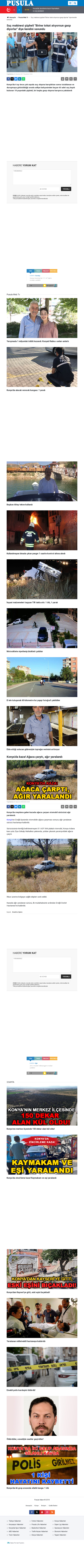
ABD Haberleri (14, 1531)
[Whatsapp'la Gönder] (23, 78)
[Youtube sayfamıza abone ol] (42, 1512)
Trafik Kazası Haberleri (40, 1531)
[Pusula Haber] (20, 3)
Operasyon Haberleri (61, 1528)
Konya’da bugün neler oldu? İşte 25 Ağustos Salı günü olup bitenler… (45, 10)
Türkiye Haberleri (15, 1521)
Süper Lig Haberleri (61, 1524)
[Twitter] (12, 78)
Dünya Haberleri (37, 1535)
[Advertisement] (42, 143)
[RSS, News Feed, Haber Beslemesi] (52, 1512)
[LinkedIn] (19, 78)
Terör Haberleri (14, 1535)
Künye (37, 1506)
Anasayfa (12, 17)
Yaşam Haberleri (60, 1535)
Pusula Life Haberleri (39, 1524)
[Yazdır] (62, 78)
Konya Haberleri (60, 1521)
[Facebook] (8, 78)
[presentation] (14, 10)
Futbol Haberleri (37, 1521)
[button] (66, 78)
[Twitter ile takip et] (36, 1512)
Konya (9, 820)
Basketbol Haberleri (39, 1528)
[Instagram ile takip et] (47, 1512)
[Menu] (70, 3)
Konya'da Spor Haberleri (17, 1528)
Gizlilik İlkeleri (53, 1506)
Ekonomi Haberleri (60, 1531)
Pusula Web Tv (23, 17)
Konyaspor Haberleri (16, 1524)
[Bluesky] (16, 78)
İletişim (43, 1506)
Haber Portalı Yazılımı (17, 1543)
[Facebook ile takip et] (31, 1512)
